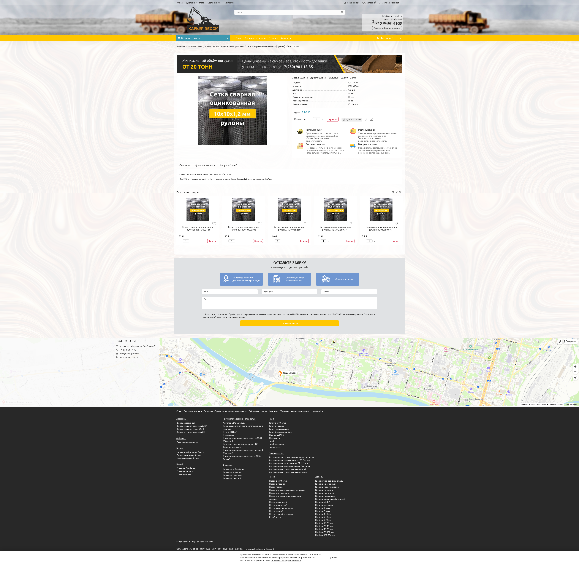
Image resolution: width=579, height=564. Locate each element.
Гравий (179, 464)
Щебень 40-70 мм (324, 529)
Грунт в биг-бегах (277, 423)
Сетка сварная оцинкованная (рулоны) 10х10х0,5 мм (197, 228)
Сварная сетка (195, 46)
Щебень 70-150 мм (324, 532)
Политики (368, 314)
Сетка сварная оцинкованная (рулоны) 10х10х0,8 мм (243, 228)
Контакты (229, 3)
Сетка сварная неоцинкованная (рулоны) (289, 466)
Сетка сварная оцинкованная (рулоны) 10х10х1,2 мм (289, 228)
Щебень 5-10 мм (323, 517)
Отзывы (273, 38)
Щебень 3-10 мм (323, 514)
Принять (333, 557)
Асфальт (180, 438)
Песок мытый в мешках (281, 508)
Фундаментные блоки (188, 458)
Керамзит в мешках (232, 472)
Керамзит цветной (232, 478)
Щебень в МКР (322, 502)
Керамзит (227, 465)
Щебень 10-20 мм (324, 523)
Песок (272, 477)
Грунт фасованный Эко (280, 432)
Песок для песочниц (279, 493)
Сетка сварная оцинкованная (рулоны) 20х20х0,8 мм (381, 228)
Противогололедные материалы (239, 419)
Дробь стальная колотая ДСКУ (192, 426)
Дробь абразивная (186, 423)
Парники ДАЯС (276, 435)
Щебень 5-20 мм (323, 520)
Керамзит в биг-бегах (233, 469)
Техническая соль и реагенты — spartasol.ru (301, 411)
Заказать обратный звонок (387, 28)
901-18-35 (389, 23)
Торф (271, 441)
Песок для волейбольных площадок (287, 490)
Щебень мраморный (325, 484)
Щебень (319, 477)
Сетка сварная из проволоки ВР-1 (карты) (289, 463)
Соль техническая (232, 447)
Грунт (271, 419)
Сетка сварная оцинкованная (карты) (287, 469)
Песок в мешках (277, 484)
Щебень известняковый (327, 487)
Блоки (179, 448)
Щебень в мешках (324, 505)
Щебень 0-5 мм (322, 508)
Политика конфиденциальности (286, 560)
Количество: (300, 119)
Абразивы (181, 419)
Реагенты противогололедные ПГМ (240, 444)
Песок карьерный (278, 502)
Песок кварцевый (278, 505)
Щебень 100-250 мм (325, 535)
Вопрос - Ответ (228, 165)
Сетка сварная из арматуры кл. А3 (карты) (289, 460)
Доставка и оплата (195, 3)
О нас (180, 3)
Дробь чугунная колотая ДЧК (191, 432)
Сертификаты (214, 3)
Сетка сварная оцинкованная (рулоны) (224, 46)
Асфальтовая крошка (187, 442)
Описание (184, 165)
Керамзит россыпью (233, 475)
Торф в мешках (276, 444)
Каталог (191, 38)
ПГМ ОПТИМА (230, 432)
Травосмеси (275, 447)
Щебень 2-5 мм (322, 511)
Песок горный (276, 487)
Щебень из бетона (324, 490)
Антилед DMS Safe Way (234, 423)
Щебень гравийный (325, 496)
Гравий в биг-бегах (186, 468)
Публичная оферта (258, 411)
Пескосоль (228, 435)
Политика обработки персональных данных (225, 411)
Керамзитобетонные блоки (190, 452)
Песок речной (276, 511)
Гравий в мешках (185, 471)
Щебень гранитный (324, 493)
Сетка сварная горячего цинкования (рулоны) (292, 457)
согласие (220, 314)
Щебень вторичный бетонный (330, 499)
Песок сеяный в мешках (281, 514)
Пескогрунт (275, 438)
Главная (181, 46)
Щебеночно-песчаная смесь (329, 481)
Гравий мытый (184, 474)
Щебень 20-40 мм (324, 526)
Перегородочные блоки (189, 455)
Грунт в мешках (276, 426)
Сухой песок (275, 517)
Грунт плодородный (279, 429)
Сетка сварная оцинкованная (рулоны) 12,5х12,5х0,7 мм (335, 228)
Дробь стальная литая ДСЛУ (190, 429)
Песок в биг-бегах (278, 481)
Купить (333, 119)
